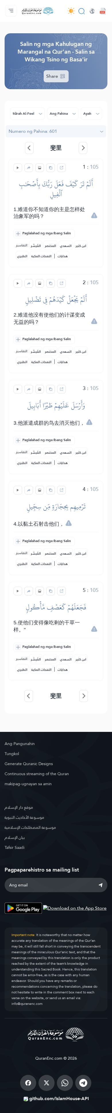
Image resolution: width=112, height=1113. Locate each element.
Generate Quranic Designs (29, 763)
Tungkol (12, 753)
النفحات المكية (41, 256)
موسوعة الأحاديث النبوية (24, 817)
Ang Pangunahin (20, 743)
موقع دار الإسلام (19, 807)
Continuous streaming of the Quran (37, 773)
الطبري (22, 256)
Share (52, 76)
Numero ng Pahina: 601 (33, 131)
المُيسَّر (36, 246)
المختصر (50, 246)
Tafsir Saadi (14, 847)
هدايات (63, 256)
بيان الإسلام (15, 837)
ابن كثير (81, 246)
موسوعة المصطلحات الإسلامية (30, 827)
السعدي (66, 246)
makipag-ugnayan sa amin (28, 784)
